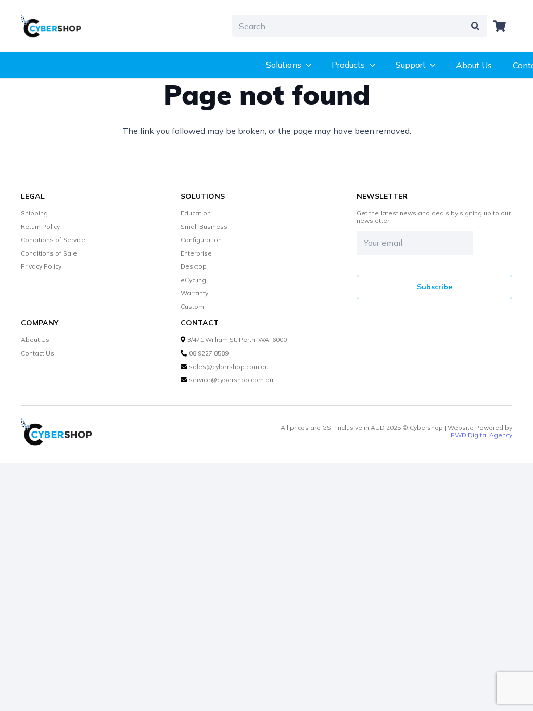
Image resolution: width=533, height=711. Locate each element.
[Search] (475, 26)
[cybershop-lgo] (55, 26)
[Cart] (499, 26)
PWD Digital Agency (481, 435)
